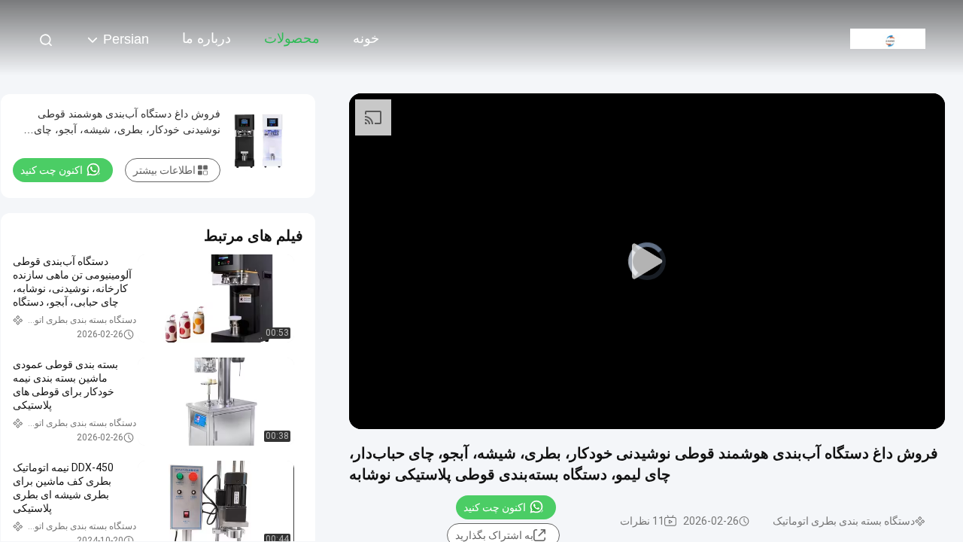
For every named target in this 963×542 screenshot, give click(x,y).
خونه (366, 38)
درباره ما (206, 38)
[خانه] (887, 38)
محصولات (292, 38)
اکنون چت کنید (494, 507)
